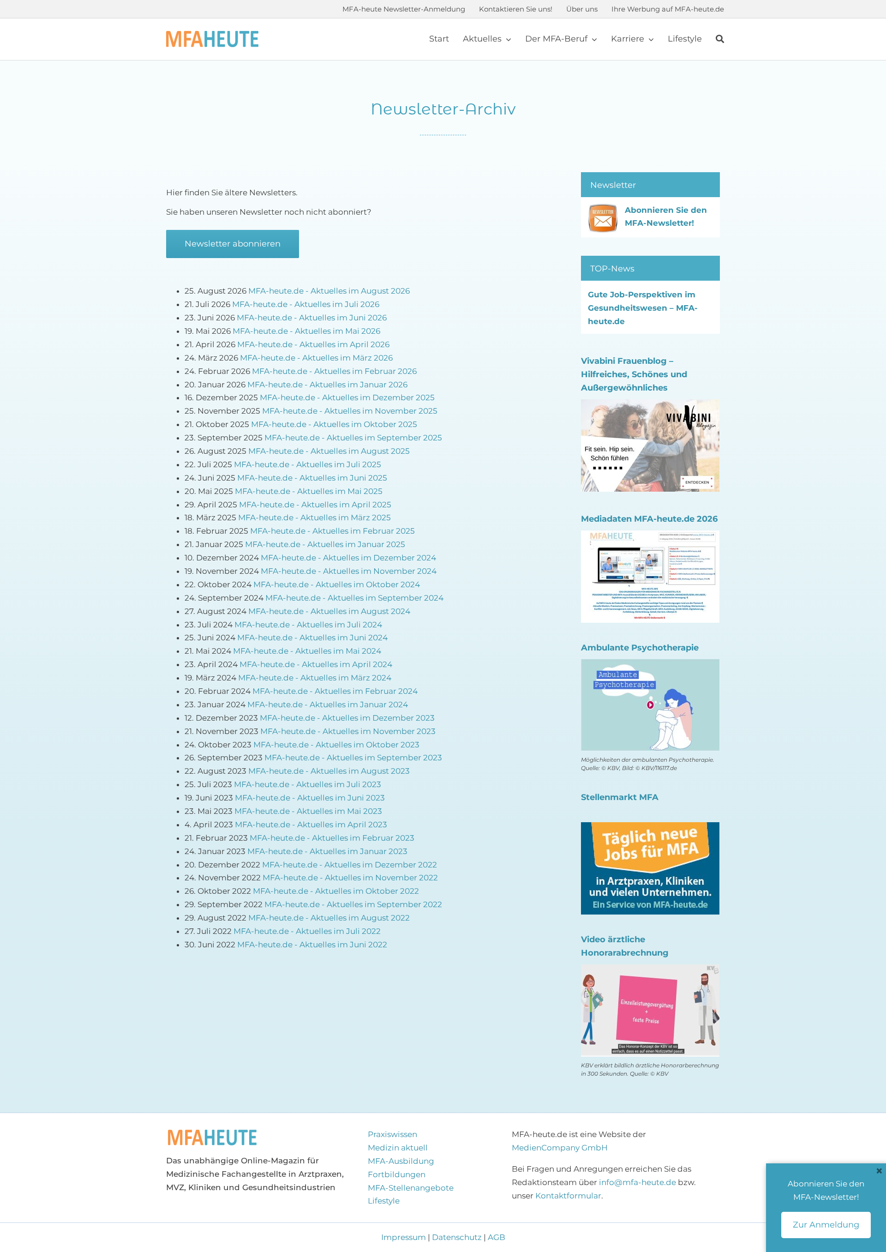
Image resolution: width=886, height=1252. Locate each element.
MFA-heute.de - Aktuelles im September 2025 (353, 437)
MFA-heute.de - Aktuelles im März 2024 (314, 677)
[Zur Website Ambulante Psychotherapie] (650, 665)
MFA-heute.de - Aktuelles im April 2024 (315, 664)
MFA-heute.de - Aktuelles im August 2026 (329, 290)
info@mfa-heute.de (637, 1182)
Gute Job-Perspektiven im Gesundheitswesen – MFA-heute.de (643, 308)
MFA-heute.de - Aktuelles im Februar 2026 (334, 371)
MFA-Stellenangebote (411, 1187)
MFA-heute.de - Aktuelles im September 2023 (353, 757)
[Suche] (720, 39)
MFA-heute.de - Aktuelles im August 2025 (329, 451)
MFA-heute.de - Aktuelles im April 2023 (311, 824)
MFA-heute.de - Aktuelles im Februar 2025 (332, 531)
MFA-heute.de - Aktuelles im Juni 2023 (310, 797)
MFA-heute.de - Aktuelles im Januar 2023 (327, 851)
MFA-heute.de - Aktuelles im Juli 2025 (307, 464)
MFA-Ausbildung (401, 1161)
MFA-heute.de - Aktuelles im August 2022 (329, 917)
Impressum (404, 1237)
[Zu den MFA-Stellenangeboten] (650, 828)
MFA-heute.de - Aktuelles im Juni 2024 (312, 637)
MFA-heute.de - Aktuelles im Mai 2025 (309, 491)
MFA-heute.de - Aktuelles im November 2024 (349, 571)
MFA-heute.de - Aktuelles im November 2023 (348, 731)
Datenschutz (457, 1237)
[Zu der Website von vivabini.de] (650, 405)
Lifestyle (384, 1200)
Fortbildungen (396, 1174)
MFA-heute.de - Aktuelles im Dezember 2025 (347, 397)
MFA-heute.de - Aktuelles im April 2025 (315, 504)
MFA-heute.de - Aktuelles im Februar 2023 (332, 838)
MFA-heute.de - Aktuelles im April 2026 (313, 344)
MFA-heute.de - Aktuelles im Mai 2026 (306, 331)
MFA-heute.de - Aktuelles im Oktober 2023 (336, 744)
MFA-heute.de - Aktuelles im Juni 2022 (312, 944)
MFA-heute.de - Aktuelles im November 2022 (350, 877)
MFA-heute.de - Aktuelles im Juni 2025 (312, 477)
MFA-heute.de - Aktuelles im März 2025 (314, 517)
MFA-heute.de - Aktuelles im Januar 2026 (327, 384)
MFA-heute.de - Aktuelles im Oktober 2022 (336, 891)
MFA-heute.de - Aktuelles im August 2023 (329, 771)
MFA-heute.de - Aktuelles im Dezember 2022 (349, 864)
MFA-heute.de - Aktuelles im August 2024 (329, 611)
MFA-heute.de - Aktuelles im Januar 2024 (327, 704)
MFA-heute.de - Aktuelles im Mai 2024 (307, 651)
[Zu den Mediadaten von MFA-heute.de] (650, 537)
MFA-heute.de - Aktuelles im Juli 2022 (307, 931)
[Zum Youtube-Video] (650, 970)
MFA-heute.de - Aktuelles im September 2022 (353, 904)
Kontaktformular (568, 1195)
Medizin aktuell (398, 1147)
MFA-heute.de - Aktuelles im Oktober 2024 (336, 584)
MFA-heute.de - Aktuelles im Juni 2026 (312, 317)
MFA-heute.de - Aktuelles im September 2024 (354, 597)
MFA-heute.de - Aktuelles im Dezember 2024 (348, 557)
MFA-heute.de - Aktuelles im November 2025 (349, 410)
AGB (496, 1237)
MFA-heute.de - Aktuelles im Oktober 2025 (334, 424)
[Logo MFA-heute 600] (212, 34)
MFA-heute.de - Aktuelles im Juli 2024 (308, 624)
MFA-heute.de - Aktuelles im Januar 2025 (325, 544)
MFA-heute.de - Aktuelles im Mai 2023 (308, 811)
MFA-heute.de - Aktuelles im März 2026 (316, 357)
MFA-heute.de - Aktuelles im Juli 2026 (305, 304)
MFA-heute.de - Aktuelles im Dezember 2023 (347, 717)
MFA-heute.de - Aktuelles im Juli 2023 (307, 784)
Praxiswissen (392, 1134)
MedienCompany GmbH (560, 1147)
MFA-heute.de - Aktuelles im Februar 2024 (335, 691)
